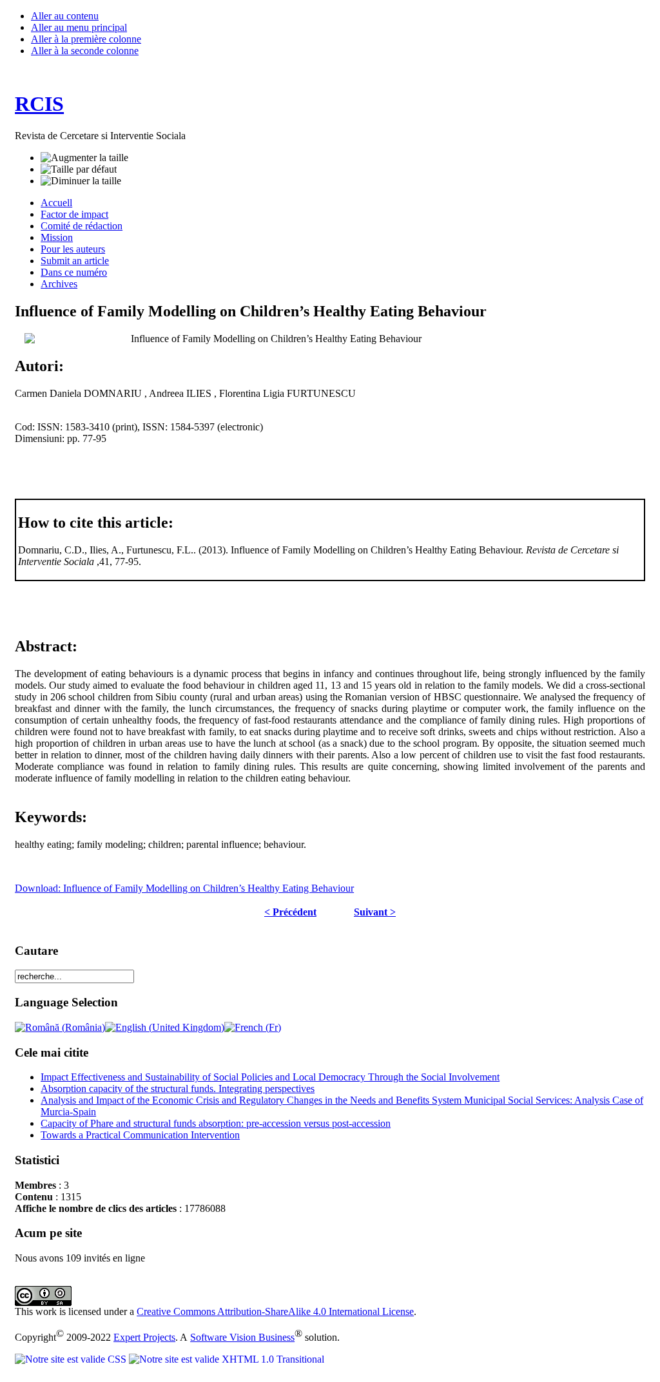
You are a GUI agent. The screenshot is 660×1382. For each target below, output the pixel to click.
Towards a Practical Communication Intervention (140, 1134)
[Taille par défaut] (79, 169)
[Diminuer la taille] (81, 181)
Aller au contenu (65, 15)
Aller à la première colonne (86, 39)
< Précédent (290, 912)
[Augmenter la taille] (84, 158)
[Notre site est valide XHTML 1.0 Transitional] (226, 1359)
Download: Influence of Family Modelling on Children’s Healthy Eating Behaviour (184, 888)
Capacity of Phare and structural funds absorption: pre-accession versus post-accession (216, 1123)
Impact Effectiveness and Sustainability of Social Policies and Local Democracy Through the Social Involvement (270, 1076)
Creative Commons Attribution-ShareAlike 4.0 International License (275, 1311)
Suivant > (375, 912)
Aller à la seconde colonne (85, 50)
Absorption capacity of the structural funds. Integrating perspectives (178, 1088)
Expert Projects (144, 1337)
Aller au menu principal (79, 27)
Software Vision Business (242, 1337)
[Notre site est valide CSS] (72, 1359)
